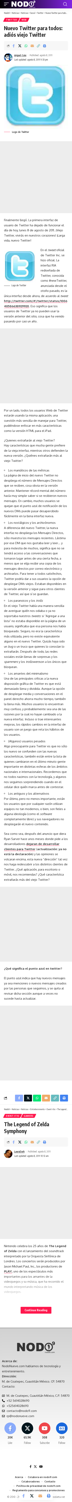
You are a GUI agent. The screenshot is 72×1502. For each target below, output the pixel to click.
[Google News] (62, 1433)
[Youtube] (45, 1433)
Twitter (11, 20)
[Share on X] (20, 46)
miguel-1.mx (20, 55)
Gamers (28, 1116)
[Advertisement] (36, 177)
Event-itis (12, 1116)
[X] (27, 1433)
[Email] (32, 46)
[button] (7, 4)
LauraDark (19, 1151)
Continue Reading (36, 1310)
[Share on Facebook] (13, 46)
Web (24, 20)
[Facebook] (10, 1433)
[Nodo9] (23, 4)
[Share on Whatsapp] (26, 46)
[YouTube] (41, 1466)
